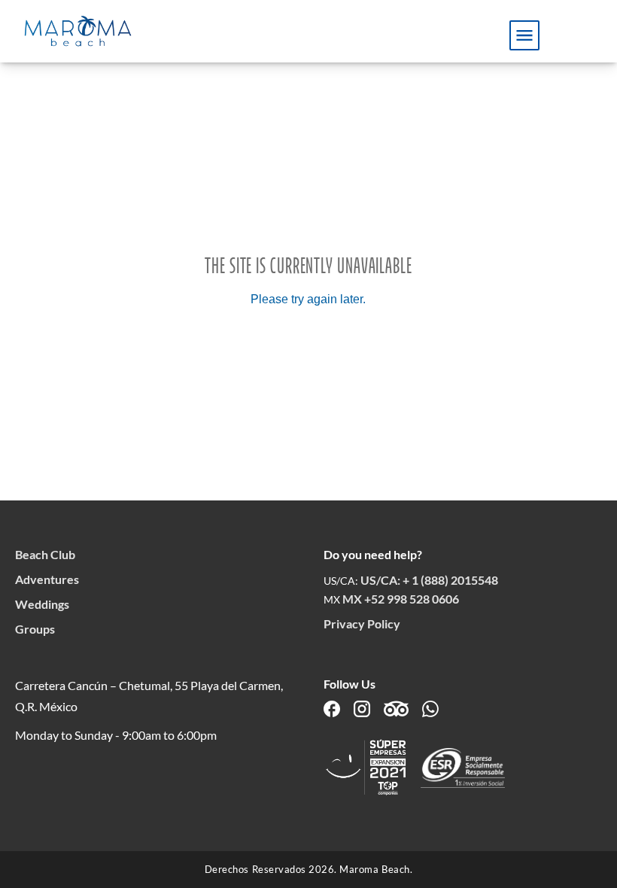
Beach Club (45, 554)
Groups (35, 629)
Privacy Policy (362, 623)
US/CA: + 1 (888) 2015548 (429, 580)
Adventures (47, 579)
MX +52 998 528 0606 (400, 598)
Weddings (42, 604)
